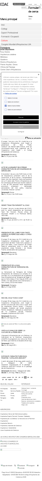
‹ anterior (9, 377)
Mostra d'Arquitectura (8, 62)
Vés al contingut (19, 4)
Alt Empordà (4, 388)
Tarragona (3, 398)
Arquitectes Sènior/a (6, 423)
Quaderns (4, 59)
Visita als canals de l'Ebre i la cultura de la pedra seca (13, 331)
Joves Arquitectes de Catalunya (9, 430)
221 (3, 379)
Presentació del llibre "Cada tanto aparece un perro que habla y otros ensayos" (16, 234)
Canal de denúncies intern (28, 399)
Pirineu (13, 395)
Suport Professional (9, 32)
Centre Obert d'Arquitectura (10, 69)
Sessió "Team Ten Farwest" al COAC (15, 205)
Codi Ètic (24, 395)
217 (22, 377)
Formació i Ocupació (10, 36)
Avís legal (24, 390)
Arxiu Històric (5, 52)
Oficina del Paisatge (7, 67)
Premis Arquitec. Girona (8, 64)
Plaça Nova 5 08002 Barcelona (12, 472)
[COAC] (10, 7)
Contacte (23, 7)
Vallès (12, 398)
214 (13, 377)
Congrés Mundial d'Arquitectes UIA (16, 44)
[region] (21, 105)
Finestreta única (26, 397)
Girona (2, 393)
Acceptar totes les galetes (21, 122)
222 (6, 379)
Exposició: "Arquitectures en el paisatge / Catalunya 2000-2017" (14, 357)
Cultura (4, 40)
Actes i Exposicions (7, 49)
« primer (4, 377)
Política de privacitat (27, 392)
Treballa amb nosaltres (27, 403)
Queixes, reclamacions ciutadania (30, 401)
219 (28, 377)
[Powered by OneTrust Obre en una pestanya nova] (32, 137)
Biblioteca (3, 57)
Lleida (12, 393)
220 (31, 377)
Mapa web (24, 405)
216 (19, 377)
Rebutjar (20, 117)
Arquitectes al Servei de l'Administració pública (13, 414)
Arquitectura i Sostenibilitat (8, 428)
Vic (1, 400)
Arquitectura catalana (8, 54)
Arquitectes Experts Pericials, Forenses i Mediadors (15, 416)
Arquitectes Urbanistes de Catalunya (10, 425)
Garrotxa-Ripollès (16, 391)
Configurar (21, 132)
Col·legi (4, 29)
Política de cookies (26, 394)
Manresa (2, 395)
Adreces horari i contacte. (28, 388)
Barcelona (13, 388)
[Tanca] (38, 74)
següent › (10, 379)
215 (16, 377)
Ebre (1, 391)
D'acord (21, 127)
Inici (3, 25)
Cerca (30, 16)
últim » (15, 379)
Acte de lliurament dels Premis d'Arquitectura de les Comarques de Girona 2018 (16, 169)
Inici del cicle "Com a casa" (12, 298)
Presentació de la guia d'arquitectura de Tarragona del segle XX (15, 267)
